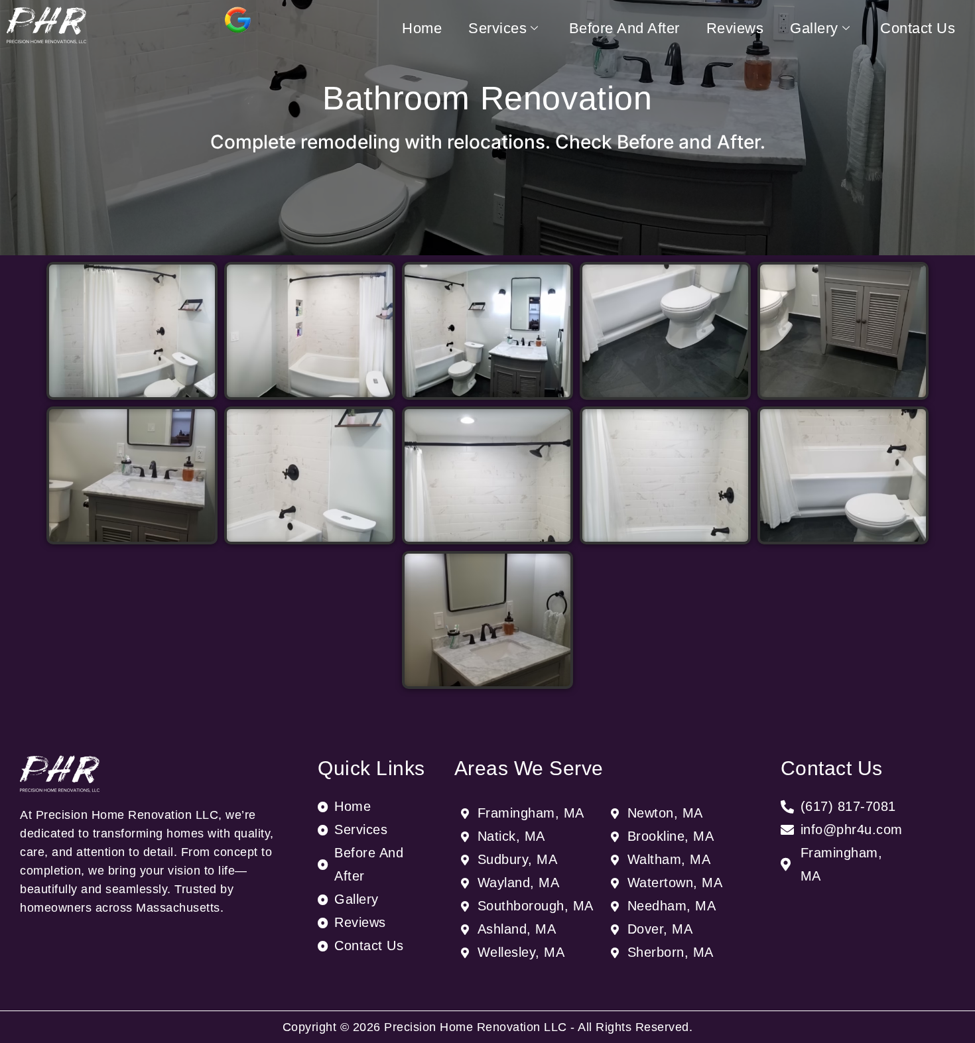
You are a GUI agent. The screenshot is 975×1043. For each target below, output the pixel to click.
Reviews (735, 28)
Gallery (814, 28)
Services (497, 28)
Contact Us (917, 28)
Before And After (624, 28)
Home (422, 28)
